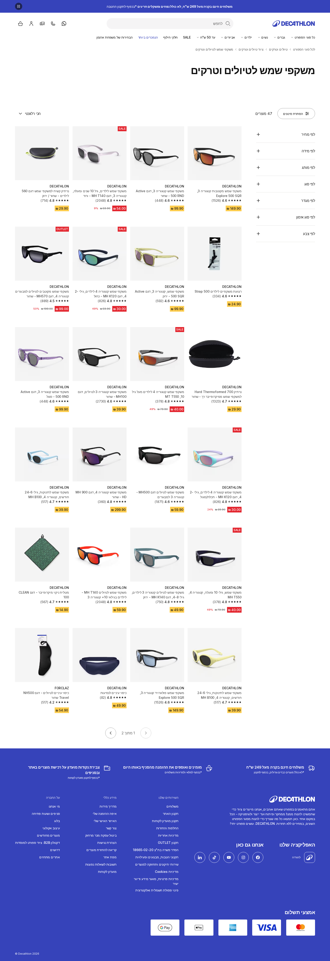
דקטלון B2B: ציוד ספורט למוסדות (37, 843)
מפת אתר (110, 857)
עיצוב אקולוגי (51, 828)
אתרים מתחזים (49, 857)
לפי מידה (308, 151)
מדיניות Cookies (166, 872)
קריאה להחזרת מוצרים (101, 850)
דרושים (55, 850)
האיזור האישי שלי (105, 821)
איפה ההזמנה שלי (105, 813)
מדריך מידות (108, 806)
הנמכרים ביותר (148, 37)
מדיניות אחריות (168, 835)
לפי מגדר (308, 200)
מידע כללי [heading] (109, 797)
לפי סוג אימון (305, 217)
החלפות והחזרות (167, 828)
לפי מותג (308, 167)
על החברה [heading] (53, 797)
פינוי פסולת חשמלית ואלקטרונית (156, 890)
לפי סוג (309, 184)
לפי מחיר (308, 134)
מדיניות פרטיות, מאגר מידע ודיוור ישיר (156, 881)
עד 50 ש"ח (207, 37)
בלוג (57, 821)
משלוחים (172, 806)
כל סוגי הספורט (304, 37)
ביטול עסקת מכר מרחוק (101, 835)
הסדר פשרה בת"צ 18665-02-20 (155, 850)
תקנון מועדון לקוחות (165, 821)
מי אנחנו (54, 806)
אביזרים (229, 37)
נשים (264, 37)
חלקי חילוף (170, 37)
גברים (280, 37)
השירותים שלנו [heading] (168, 797)
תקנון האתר (170, 813)
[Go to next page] (110, 733)
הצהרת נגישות (106, 843)
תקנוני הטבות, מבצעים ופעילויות (156, 857)
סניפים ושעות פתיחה (46, 813)
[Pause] (18, 6)
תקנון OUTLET (168, 843)
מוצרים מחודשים (48, 835)
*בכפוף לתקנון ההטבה (169, 6)
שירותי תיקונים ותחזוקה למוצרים (156, 864)
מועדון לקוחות (107, 872)
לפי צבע (309, 233)
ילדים (248, 37)
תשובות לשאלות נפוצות (101, 864)
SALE (187, 37)
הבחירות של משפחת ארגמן (114, 37)
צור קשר (111, 828)
